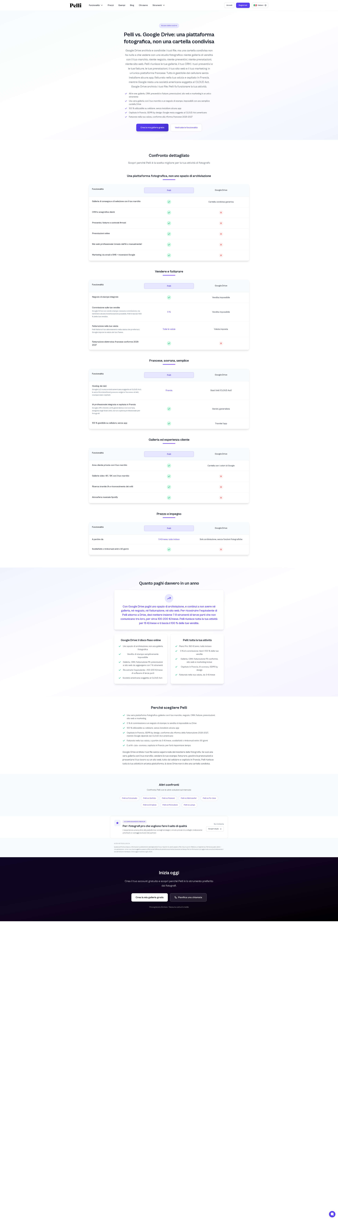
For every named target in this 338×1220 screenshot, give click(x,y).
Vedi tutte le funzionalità (186, 127)
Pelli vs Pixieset (168, 798)
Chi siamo (143, 5)
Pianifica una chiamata (190, 897)
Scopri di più (213, 829)
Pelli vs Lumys (189, 805)
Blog (132, 5)
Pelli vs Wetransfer (189, 798)
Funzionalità (94, 5)
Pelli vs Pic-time (209, 798)
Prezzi (111, 5)
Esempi (121, 5)
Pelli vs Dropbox (149, 805)
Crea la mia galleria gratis (152, 127)
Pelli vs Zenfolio (149, 798)
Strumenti (157, 5)
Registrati (243, 5)
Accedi (229, 5)
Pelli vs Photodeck (170, 805)
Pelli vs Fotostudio (129, 798)
